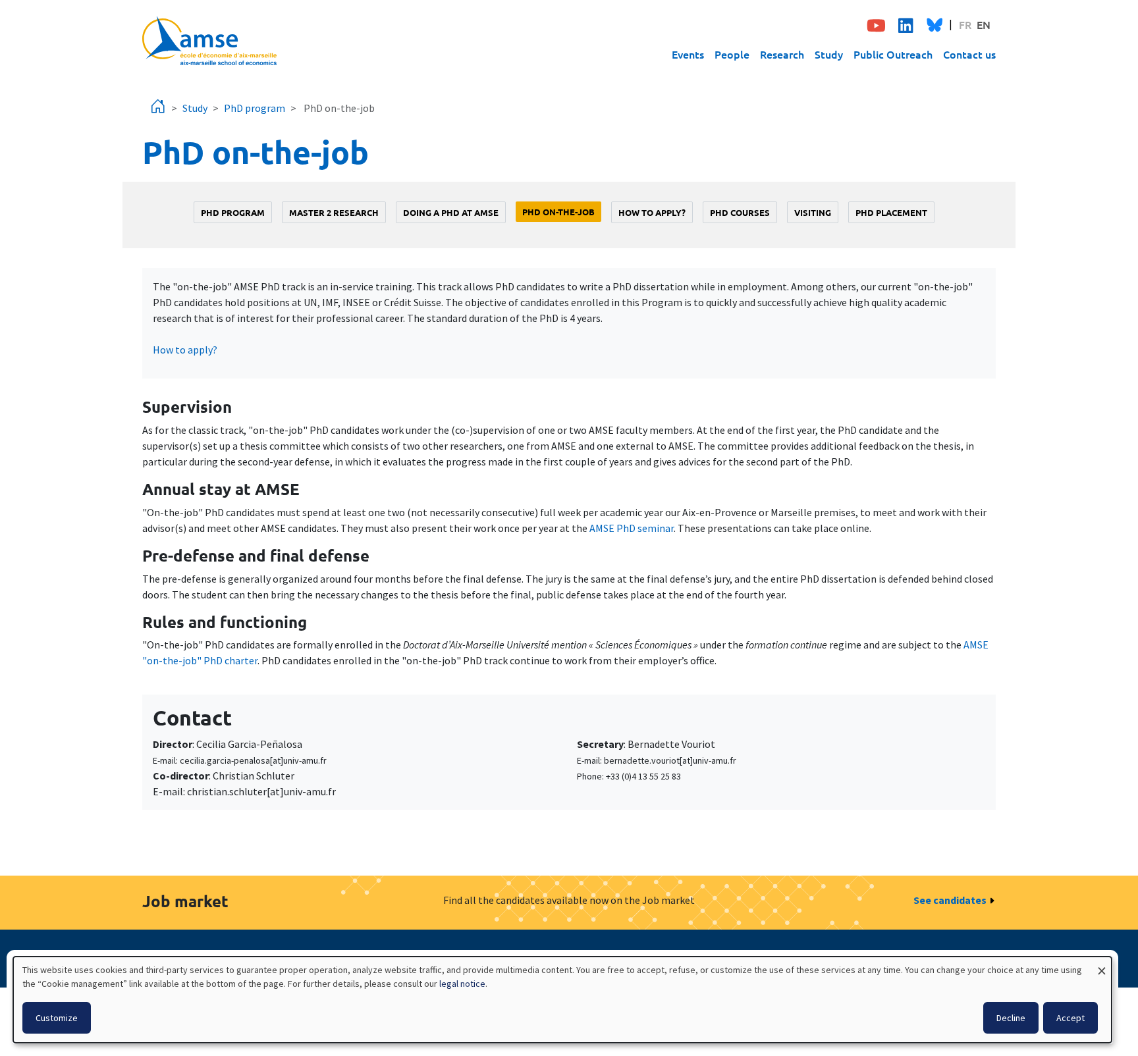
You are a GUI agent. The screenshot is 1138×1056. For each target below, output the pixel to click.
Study (829, 54)
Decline (1010, 1018)
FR (965, 24)
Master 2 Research (334, 212)
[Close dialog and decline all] (1102, 965)
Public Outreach (893, 54)
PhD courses (740, 212)
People (732, 54)
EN (983, 24)
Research (782, 54)
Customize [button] (57, 1018)
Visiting (812, 212)
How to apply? (652, 212)
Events (688, 54)
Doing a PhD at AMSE (451, 212)
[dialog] (562, 1000)
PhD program (254, 108)
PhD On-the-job (558, 211)
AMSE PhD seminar (631, 528)
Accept (1070, 1018)
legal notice (462, 984)
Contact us (969, 54)
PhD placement (891, 212)
